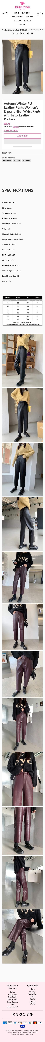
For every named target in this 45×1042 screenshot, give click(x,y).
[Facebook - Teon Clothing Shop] (20, 33)
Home (4, 29)
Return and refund (11, 131)
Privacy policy (12, 1032)
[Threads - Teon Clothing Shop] (17, 33)
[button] (22, 141)
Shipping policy (33, 1032)
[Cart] (41, 13)
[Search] (7, 13)
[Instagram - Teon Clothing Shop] (24, 33)
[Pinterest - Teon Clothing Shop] (31, 33)
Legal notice (29, 1034)
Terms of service (22, 1032)
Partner (26, 1030)
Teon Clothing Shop (16, 1030)
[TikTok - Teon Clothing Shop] (28, 33)
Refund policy (34, 1030)
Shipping (16, 127)
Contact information (18, 1034)
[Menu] (3, 13)
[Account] (38, 13)
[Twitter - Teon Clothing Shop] (13, 33)
